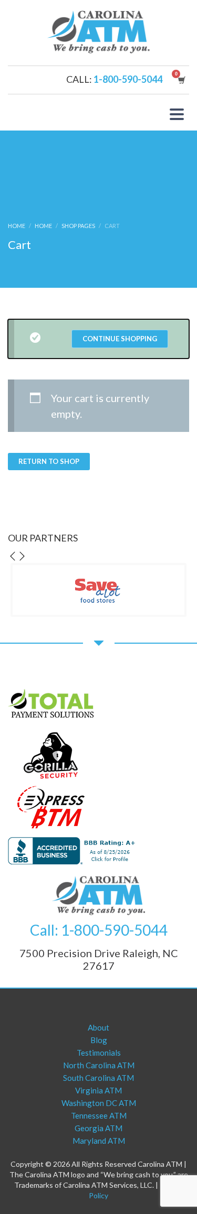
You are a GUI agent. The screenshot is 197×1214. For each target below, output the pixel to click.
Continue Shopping (119, 338)
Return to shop (48, 461)
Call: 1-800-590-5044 (99, 930)
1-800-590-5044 (128, 79)
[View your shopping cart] (181, 80)
